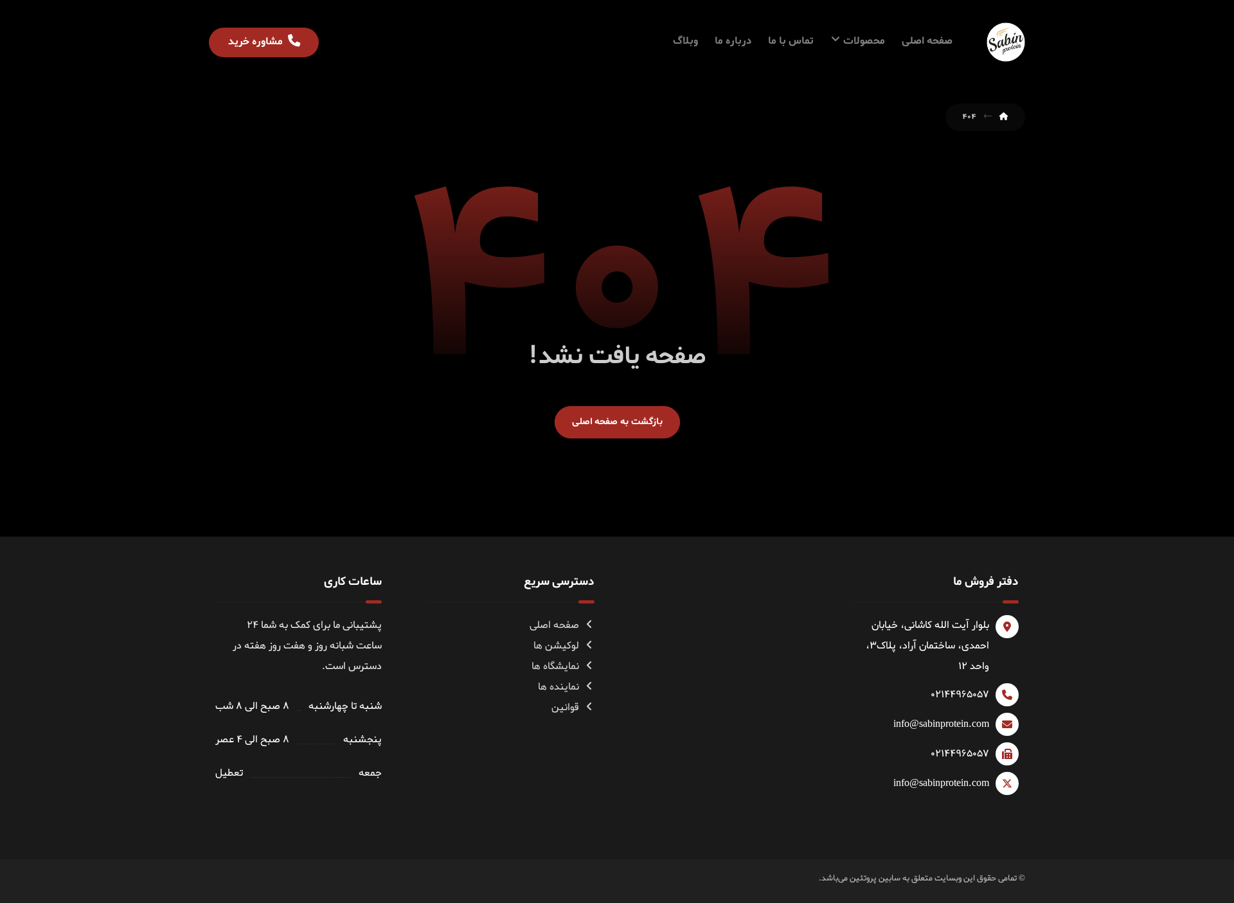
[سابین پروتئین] (1006, 42)
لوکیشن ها (556, 646)
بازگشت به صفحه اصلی (616, 422)
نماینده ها (558, 687)
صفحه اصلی (554, 625)
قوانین (565, 707)
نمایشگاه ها (555, 666)
